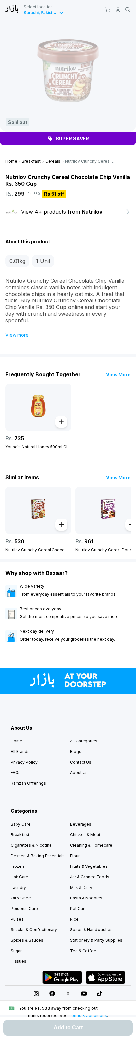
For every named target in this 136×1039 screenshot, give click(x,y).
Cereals (52, 161)
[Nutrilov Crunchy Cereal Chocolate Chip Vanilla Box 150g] (38, 510)
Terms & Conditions (88, 1015)
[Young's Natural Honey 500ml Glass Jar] (38, 407)
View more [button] (17, 335)
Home (11, 161)
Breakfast (31, 161)
